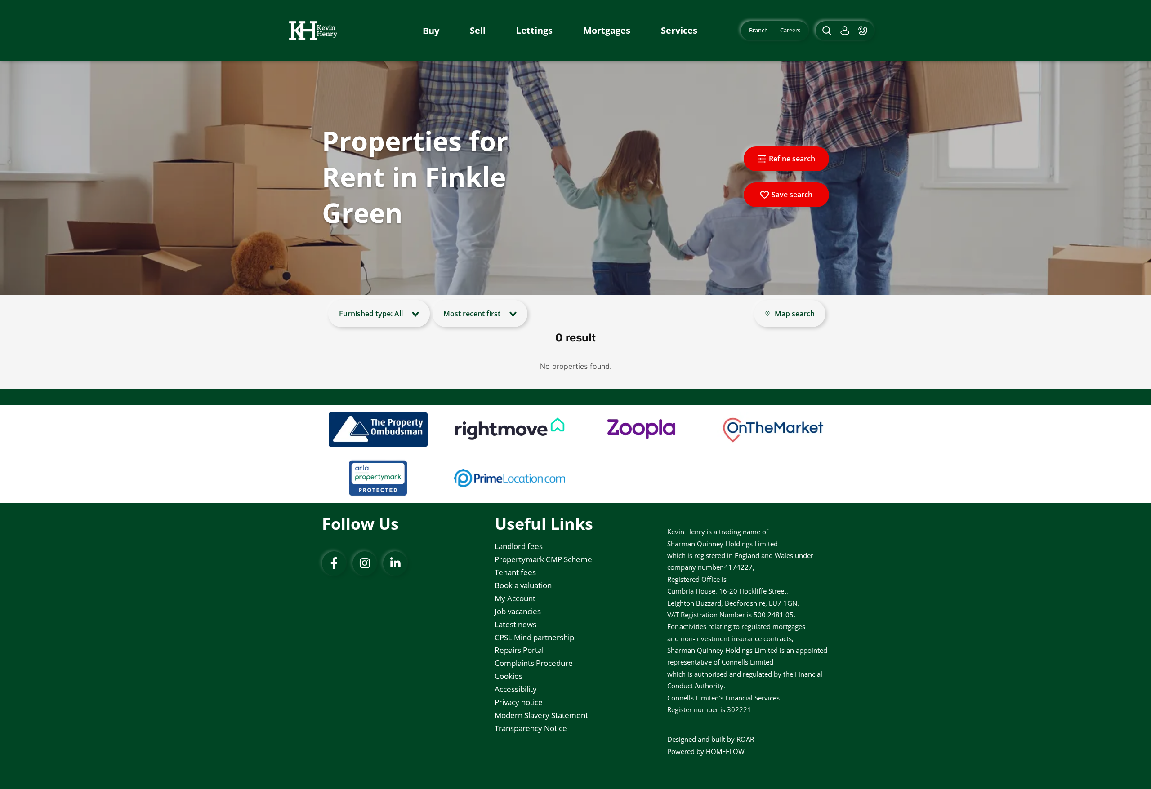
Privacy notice (519, 702)
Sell (478, 31)
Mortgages (606, 31)
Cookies (508, 676)
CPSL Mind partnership (534, 637)
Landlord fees (519, 546)
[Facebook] (334, 563)
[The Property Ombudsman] (378, 429)
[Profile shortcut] (845, 30)
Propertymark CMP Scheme (543, 559)
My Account (515, 598)
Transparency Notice (531, 728)
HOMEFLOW (725, 751)
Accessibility (516, 689)
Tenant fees (515, 572)
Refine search (792, 159)
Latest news (515, 624)
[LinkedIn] (395, 563)
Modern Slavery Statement (541, 715)
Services (679, 31)
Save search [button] (792, 194)
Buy (431, 31)
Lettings (534, 31)
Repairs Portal (519, 650)
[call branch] (864, 30)
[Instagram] (364, 563)
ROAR (745, 739)
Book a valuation (523, 585)
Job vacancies (518, 611)
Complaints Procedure (534, 663)
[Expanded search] (826, 30)
